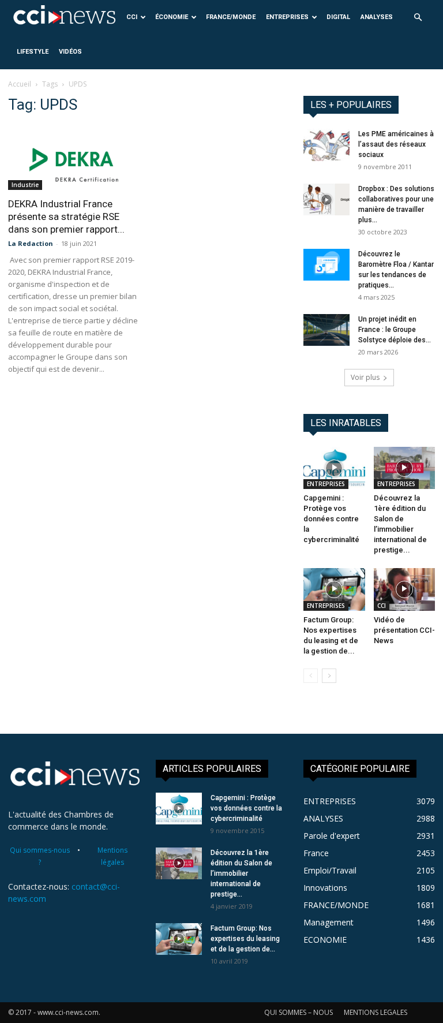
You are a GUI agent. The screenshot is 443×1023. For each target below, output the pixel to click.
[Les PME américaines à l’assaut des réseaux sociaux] (326, 145)
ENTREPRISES (287, 17)
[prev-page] (310, 676)
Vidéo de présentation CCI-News (404, 630)
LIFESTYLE (32, 51)
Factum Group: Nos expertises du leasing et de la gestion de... (245, 938)
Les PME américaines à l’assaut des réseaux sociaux (396, 144)
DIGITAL (338, 17)
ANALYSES (377, 17)
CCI (131, 17)
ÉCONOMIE (171, 17)
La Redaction (30, 243)
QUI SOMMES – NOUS (298, 1012)
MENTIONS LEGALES (375, 1012)
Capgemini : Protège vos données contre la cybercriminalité (331, 519)
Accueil (19, 84)
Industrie (25, 185)
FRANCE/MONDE (231, 17)
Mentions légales (112, 856)
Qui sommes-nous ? (40, 856)
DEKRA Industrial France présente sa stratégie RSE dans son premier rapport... (66, 216)
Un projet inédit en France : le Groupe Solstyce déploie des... (394, 329)
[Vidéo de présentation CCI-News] (405, 589)
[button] (417, 17)
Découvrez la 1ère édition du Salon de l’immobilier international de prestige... (241, 873)
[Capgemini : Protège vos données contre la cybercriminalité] (334, 468)
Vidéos (70, 51)
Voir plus (365, 377)
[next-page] (329, 676)
